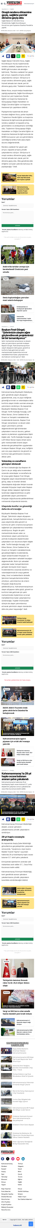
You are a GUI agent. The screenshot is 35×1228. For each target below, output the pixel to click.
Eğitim (20, 1179)
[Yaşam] (17, 285)
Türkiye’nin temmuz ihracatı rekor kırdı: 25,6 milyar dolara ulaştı (24, 752)
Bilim (19, 1171)
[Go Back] (31, 1224)
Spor (2, 1174)
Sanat (20, 1169)
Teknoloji (4, 1177)
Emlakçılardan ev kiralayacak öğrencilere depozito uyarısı (24, 309)
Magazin (21, 1166)
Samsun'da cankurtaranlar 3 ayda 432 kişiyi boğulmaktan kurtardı (24, 318)
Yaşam (3, 1185)
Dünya (3, 1182)
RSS (5, 1220)
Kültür (20, 1185)
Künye (20, 1189)
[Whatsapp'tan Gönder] (18, 56)
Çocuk (20, 1174)
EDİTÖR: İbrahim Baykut (26, 360)
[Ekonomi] (17, 696)
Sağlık (12, 9)
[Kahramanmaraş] (17, 254)
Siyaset (3, 1169)
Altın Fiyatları (5, 1202)
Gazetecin (5, 9)
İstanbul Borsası (6, 1197)
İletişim (20, 1194)
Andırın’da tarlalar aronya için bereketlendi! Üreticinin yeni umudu (16, 269)
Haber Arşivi (22, 1197)
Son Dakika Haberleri (25, 1199)
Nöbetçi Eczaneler (7, 1207)
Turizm (20, 1177)
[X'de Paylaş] (13, 56)
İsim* (3, 202)
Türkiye (20, 1164)
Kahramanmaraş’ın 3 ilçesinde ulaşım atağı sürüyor (24, 1022)
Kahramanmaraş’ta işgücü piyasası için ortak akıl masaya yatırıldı (16, 741)
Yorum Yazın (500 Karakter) (10, 209)
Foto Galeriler (6, 1191)
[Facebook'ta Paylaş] (8, 56)
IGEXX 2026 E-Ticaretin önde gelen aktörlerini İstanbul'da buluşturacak (15, 710)
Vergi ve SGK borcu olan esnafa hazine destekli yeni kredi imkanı (24, 762)
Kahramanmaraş (7, 1164)
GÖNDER (17, 225)
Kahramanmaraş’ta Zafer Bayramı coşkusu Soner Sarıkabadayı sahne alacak (25, 1032)
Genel (12, 326)
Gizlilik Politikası (23, 1191)
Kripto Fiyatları (6, 1204)
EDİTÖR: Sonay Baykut (25, 30)
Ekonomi (4, 1179)
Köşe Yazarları (6, 1189)
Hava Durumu (5, 1210)
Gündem (4, 1166)
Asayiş (12, 770)
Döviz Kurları (5, 1199)
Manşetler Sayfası (7, 1194)
